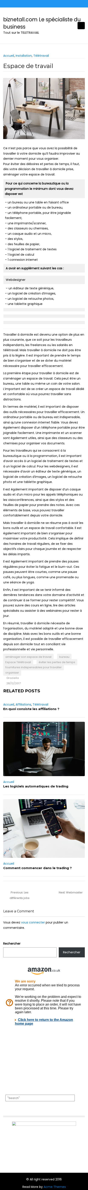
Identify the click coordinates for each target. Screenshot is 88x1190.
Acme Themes (55, 1187)
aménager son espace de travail (28, 657)
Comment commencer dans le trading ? (37, 868)
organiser (12, 673)
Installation (24, 56)
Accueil (8, 56)
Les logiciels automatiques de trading (35, 786)
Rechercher (12, 943)
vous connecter (33, 922)
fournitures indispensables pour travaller (33, 667)
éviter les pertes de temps (57, 662)
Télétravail (41, 56)
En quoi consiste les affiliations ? (31, 709)
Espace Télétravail (18, 662)
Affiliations (23, 704)
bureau (64, 657)
